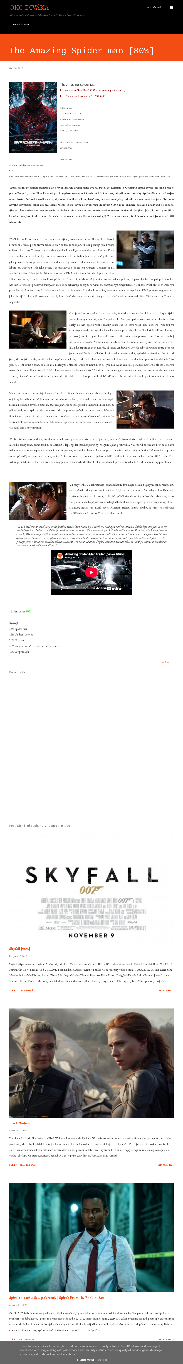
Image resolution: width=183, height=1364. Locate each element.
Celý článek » (165, 990)
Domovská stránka (20, 24)
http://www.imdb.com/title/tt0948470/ (82, 96)
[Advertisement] (91, 794)
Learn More (86, 1360)
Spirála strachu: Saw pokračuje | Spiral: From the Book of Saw (57, 1297)
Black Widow (19, 1123)
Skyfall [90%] (19, 948)
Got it (103, 1360)
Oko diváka (29, 7)
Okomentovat (27, 1164)
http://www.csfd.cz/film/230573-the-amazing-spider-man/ (92, 90)
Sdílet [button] (165, 662)
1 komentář (26, 990)
